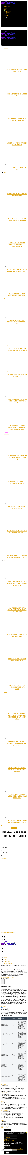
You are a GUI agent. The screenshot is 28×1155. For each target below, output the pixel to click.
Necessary (5, 1008)
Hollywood (7, 6)
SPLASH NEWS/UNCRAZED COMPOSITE (8, 932)
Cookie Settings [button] (5, 977)
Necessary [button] (3, 1006)
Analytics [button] (3, 1101)
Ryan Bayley (4, 858)
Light (3, 1149)
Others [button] (2, 1120)
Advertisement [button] (4, 1110)
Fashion (6, 15)
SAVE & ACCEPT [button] (5, 1127)
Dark (10, 1149)
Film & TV (6, 9)
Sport (5, 13)
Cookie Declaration (8, 963)
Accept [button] (12, 977)
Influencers (7, 12)
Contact (5, 959)
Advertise (6, 957)
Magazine (7, 11)
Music (5, 8)
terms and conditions (17, 1149)
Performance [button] (4, 1092)
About (5, 956)
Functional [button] (3, 1084)
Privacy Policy (7, 961)
